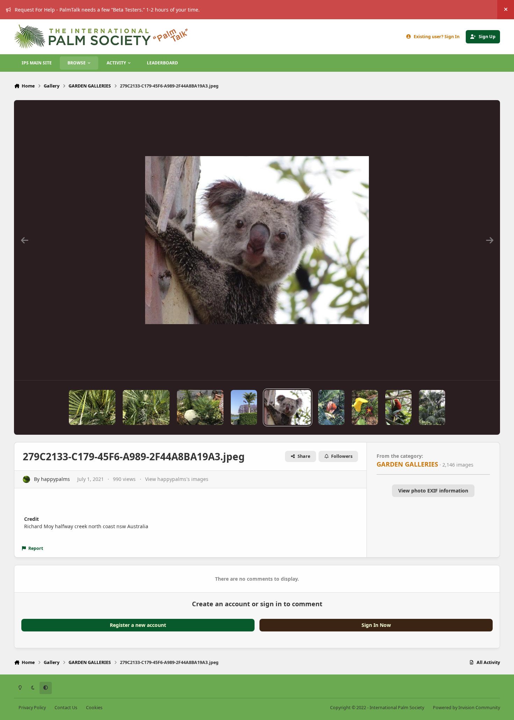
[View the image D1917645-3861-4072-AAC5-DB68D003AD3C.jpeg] (398, 407)
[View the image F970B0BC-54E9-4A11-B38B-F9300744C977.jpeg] (331, 407)
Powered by (466, 708)
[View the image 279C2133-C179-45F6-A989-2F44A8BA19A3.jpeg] (287, 407)
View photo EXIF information (433, 490)
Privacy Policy (32, 708)
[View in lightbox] (257, 240)
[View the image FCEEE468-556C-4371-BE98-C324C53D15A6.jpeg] (200, 407)
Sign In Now (376, 625)
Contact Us (66, 708)
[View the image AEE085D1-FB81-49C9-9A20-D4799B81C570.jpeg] (365, 407)
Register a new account (138, 625)
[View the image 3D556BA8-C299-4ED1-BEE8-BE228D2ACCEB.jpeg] (244, 407)
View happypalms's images (176, 479)
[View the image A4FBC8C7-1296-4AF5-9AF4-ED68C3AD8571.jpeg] (146, 407)
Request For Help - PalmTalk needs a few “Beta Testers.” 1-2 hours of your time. (107, 9)
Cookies (94, 708)
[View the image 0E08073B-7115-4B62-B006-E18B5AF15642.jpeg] (432, 407)
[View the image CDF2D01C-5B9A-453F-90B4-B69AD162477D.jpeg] (92, 407)
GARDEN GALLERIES (407, 464)
